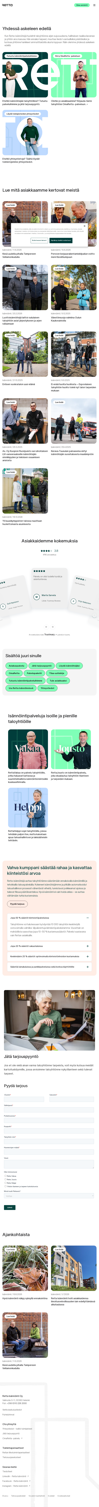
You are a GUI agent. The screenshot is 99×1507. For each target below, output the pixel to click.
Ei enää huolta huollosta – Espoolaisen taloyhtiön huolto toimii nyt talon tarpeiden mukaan (73, 387)
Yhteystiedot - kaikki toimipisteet (17, 1429)
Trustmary (49, 634)
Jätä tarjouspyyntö (42, 666)
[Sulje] (84, 226)
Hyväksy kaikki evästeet (61, 240)
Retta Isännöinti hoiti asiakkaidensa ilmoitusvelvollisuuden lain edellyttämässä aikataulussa (73, 1301)
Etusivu (5, 1496)
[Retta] (7, 5)
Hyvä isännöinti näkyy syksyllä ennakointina (24, 1298)
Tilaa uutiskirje (56, 673)
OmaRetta (14, 673)
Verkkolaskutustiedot (12, 1410)
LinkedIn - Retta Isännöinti (14, 1476)
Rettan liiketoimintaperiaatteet (16, 1452)
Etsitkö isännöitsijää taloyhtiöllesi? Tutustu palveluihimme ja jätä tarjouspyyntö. (24, 102)
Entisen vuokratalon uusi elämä (18, 384)
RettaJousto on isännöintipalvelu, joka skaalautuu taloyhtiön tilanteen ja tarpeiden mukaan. (70, 775)
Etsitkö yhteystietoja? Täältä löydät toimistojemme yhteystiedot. (21, 160)
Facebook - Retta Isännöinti (15, 1481)
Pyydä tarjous (17, 904)
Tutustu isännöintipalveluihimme (25, 681)
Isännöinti (6, 250)
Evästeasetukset (64, 1496)
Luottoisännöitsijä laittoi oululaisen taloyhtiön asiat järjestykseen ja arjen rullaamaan (22, 320)
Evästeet (51, 1496)
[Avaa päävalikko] (94, 5)
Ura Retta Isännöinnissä (21, 688)
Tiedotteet (7, 1471)
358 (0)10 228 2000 (17, 1403)
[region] (49, 235)
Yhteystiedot (47, 688)
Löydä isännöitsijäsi (69, 666)
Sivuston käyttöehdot (37, 1496)
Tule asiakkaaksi (58, 681)
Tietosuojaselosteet (11, 1457)
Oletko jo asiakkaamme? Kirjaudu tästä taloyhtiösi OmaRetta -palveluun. (71, 102)
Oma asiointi (82, 5)
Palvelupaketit (34, 673)
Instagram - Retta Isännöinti (15, 1486)
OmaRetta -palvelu (11, 1438)
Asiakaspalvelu (16, 666)
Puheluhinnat (8, 1414)
